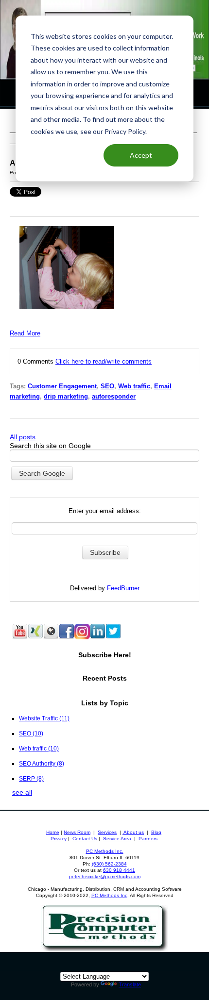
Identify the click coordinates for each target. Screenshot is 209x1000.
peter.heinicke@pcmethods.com (104, 876)
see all (22, 792)
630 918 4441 (119, 870)
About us (133, 832)
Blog (156, 832)
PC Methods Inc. (104, 851)
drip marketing (66, 396)
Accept (141, 155)
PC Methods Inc (109, 895)
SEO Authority (41, 763)
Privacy (59, 838)
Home (52, 832)
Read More (25, 333)
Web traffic (134, 386)
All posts (22, 437)
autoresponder (114, 396)
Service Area (117, 838)
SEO (107, 386)
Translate (130, 984)
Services (107, 832)
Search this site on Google (50, 446)
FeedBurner (123, 588)
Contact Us (84, 838)
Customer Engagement (62, 386)
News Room (77, 832)
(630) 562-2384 (109, 864)
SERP (31, 778)
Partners (148, 838)
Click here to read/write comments (103, 361)
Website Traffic (44, 718)
